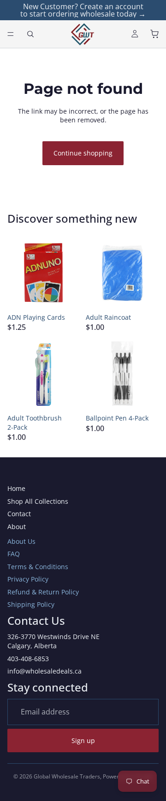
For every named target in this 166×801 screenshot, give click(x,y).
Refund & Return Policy (43, 592)
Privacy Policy (27, 579)
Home (16, 488)
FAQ (13, 553)
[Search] (30, 34)
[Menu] (10, 34)
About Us (21, 541)
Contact (19, 513)
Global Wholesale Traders (67, 776)
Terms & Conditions (37, 566)
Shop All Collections (37, 501)
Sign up (83, 740)
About (16, 526)
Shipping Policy (30, 604)
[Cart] (155, 34)
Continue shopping (83, 153)
